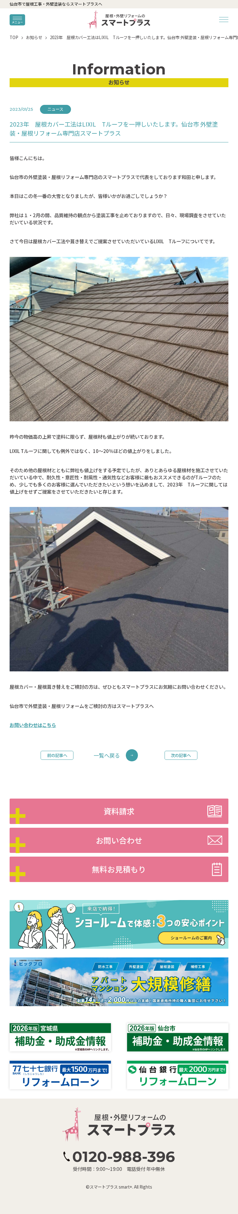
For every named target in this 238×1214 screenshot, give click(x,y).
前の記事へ (57, 755)
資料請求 (119, 811)
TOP (14, 37)
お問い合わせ (119, 840)
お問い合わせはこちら (33, 724)
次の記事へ (181, 755)
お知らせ (34, 37)
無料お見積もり (119, 869)
